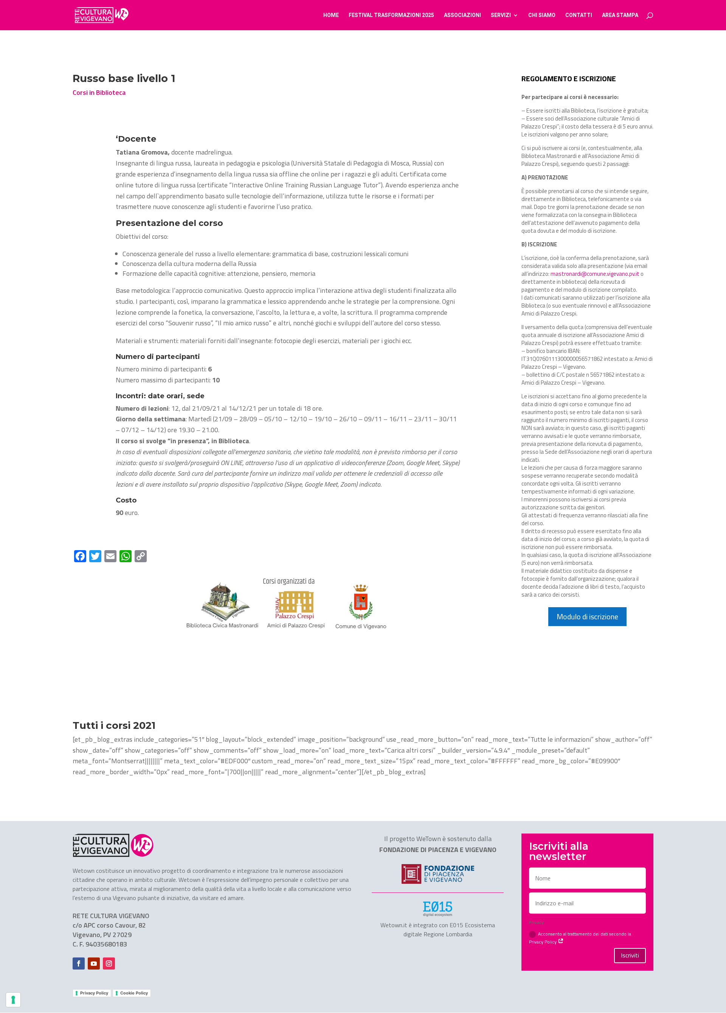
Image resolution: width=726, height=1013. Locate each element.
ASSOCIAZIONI (462, 15)
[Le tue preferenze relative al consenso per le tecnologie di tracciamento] (13, 1000)
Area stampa (620, 15)
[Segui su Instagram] (109, 963)
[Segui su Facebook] (79, 963)
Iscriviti (630, 955)
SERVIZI (501, 15)
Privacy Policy (94, 993)
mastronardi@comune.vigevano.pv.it (595, 273)
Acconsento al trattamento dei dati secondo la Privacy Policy (580, 937)
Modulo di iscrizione (587, 616)
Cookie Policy (134, 993)
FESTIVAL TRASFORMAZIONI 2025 (391, 15)
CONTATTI (578, 15)
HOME (331, 15)
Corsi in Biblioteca (99, 92)
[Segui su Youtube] (94, 963)
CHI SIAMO (541, 15)
